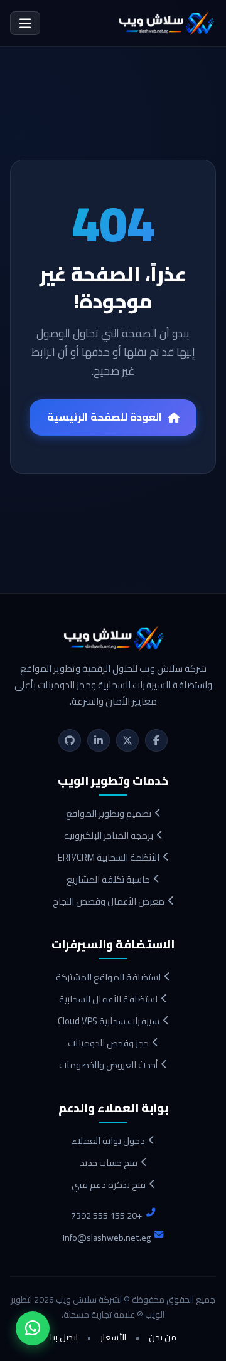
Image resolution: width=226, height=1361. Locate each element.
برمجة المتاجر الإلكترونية (108, 835)
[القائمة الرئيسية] (25, 23)
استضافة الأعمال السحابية (108, 999)
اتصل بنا (64, 1337)
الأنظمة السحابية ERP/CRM (108, 857)
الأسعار (113, 1337)
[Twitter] (127, 740)
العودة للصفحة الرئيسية (104, 416)
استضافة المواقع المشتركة (108, 977)
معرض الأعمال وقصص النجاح (108, 901)
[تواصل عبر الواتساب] (33, 1328)
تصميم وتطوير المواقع (108, 813)
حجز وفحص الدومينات (108, 1043)
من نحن (162, 1337)
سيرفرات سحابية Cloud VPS (108, 1021)
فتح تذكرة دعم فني (109, 1184)
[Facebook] (156, 740)
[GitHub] (69, 740)
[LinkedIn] (98, 740)
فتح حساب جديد (108, 1162)
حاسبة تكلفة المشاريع (108, 879)
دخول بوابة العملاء (108, 1140)
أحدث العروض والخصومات (108, 1065)
